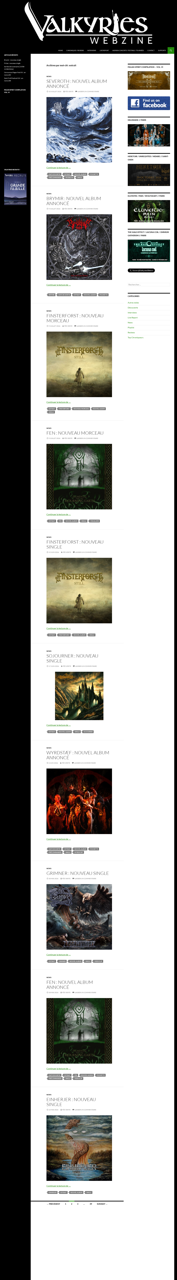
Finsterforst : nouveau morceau (75, 318)
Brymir (51, 295)
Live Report (104, 50)
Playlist (131, 327)
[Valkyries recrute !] (15, 189)
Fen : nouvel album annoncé (69, 984)
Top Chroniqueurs (135, 337)
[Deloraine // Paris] (149, 135)
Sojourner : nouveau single (72, 658)
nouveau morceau (81, 409)
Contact (150, 50)
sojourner (88, 732)
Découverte (133, 307)
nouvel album (80, 174)
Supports (162, 50)
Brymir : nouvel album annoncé (73, 201)
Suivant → (102, 1204)
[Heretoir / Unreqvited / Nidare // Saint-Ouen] (149, 174)
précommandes (55, 177)
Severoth (69, 177)
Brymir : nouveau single (12, 60)
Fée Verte (69, 91)
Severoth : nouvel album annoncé (76, 83)
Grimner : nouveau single (77, 873)
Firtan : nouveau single (12, 63)
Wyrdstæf (78, 852)
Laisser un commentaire (88, 91)
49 (91, 1204)
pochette (94, 174)
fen (60, 521)
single (79, 177)
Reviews (131, 332)
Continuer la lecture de (58, 167)
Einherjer (53, 1192)
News (48, 76)
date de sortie (54, 174)
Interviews (91, 50)
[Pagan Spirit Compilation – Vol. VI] (149, 80)
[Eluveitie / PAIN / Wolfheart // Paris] (149, 211)
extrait (67, 174)
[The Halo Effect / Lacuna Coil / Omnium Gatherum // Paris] (149, 250)
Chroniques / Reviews (75, 50)
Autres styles (133, 302)
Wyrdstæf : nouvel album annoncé (77, 755)
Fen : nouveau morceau (75, 433)
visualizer (94, 521)
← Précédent (53, 1204)
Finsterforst (64, 409)
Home (60, 50)
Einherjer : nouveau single (71, 1102)
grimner (62, 961)
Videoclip (98, 961)
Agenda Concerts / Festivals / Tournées (128, 50)
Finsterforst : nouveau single (75, 544)
